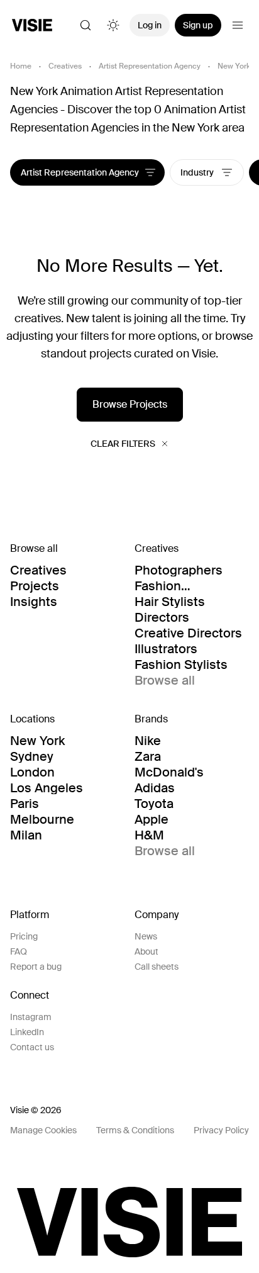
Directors (162, 617)
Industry (198, 172)
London (32, 772)
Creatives (65, 66)
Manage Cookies (43, 1130)
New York (234, 66)
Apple (151, 819)
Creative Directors (188, 633)
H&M (149, 835)
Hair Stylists (170, 601)
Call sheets (157, 966)
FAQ (18, 951)
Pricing (24, 936)
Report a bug (36, 966)
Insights (33, 601)
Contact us (32, 1047)
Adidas (155, 788)
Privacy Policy (221, 1130)
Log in (150, 25)
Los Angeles (46, 788)
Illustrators (166, 648)
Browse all (165, 680)
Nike (148, 740)
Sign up (198, 25)
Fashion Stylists (181, 664)
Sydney (31, 756)
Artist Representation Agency (150, 66)
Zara (148, 756)
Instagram (31, 1017)
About (146, 951)
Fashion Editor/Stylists (176, 586)
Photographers (179, 570)
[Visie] (32, 25)
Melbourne (42, 819)
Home (20, 66)
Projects (34, 586)
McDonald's (169, 772)
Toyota (154, 803)
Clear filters (123, 443)
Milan (26, 835)
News (146, 936)
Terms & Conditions (135, 1130)
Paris (24, 803)
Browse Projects (129, 404)
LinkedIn (27, 1032)
